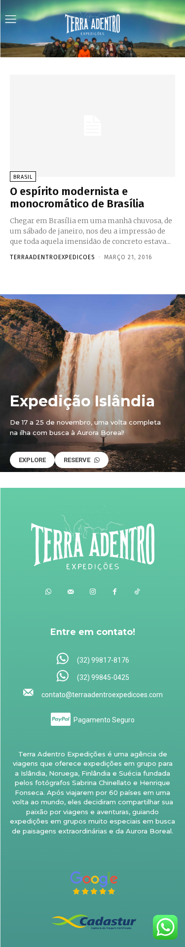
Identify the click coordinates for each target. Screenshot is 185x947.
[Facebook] (114, 591)
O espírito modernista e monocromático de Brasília (77, 197)
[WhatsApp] (48, 591)
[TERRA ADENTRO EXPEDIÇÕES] (92, 20)
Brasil (23, 177)
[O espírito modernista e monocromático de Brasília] (92, 126)
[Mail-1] (70, 591)
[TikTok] (137, 591)
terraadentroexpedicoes (52, 257)
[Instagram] (92, 591)
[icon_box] (92, 659)
